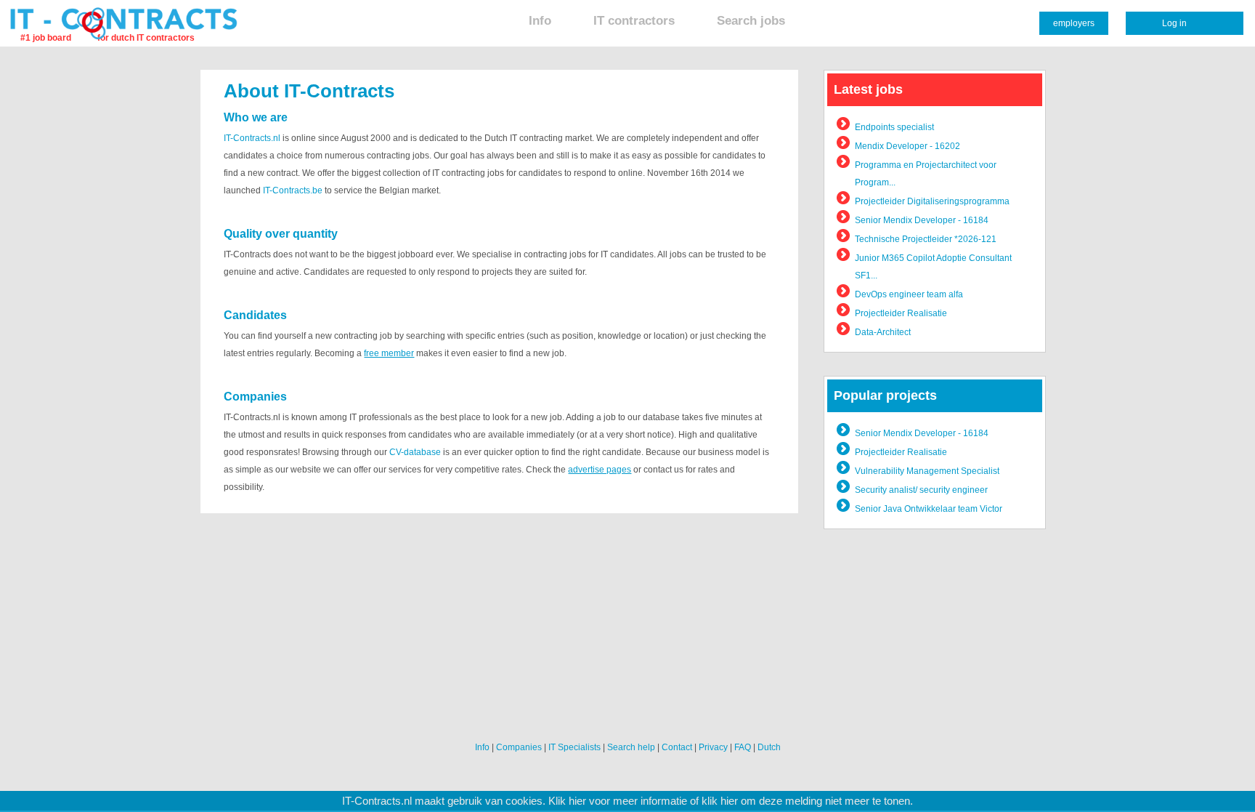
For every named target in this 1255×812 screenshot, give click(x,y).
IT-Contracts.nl (252, 138)
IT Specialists (574, 747)
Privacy (713, 747)
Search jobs (751, 21)
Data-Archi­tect (883, 332)
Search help (631, 747)
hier (577, 801)
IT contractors (634, 21)
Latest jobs (868, 89)
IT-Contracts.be (292, 190)
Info (540, 21)
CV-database (415, 452)
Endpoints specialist (894, 127)
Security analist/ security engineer (921, 490)
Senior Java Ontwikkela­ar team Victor (928, 509)
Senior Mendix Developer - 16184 (921, 220)
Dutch (769, 747)
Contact (677, 747)
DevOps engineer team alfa (909, 294)
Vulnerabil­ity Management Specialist (927, 471)
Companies (519, 747)
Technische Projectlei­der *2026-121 (925, 239)
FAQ (742, 747)
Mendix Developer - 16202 (907, 146)
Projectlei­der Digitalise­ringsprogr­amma (932, 201)
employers (1073, 23)
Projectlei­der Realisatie (901, 313)
